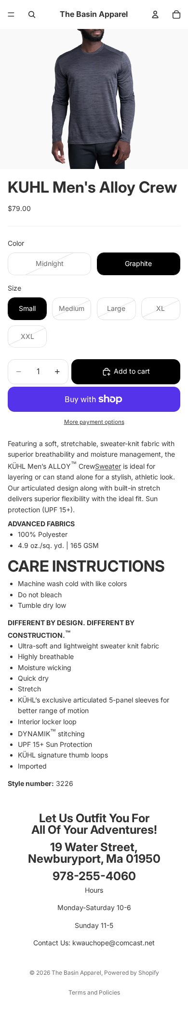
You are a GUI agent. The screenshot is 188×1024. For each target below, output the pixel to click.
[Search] (31, 14)
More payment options (94, 422)
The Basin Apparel (76, 972)
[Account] (155, 14)
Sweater (108, 466)
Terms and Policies (94, 992)
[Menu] (11, 14)
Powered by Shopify (131, 972)
